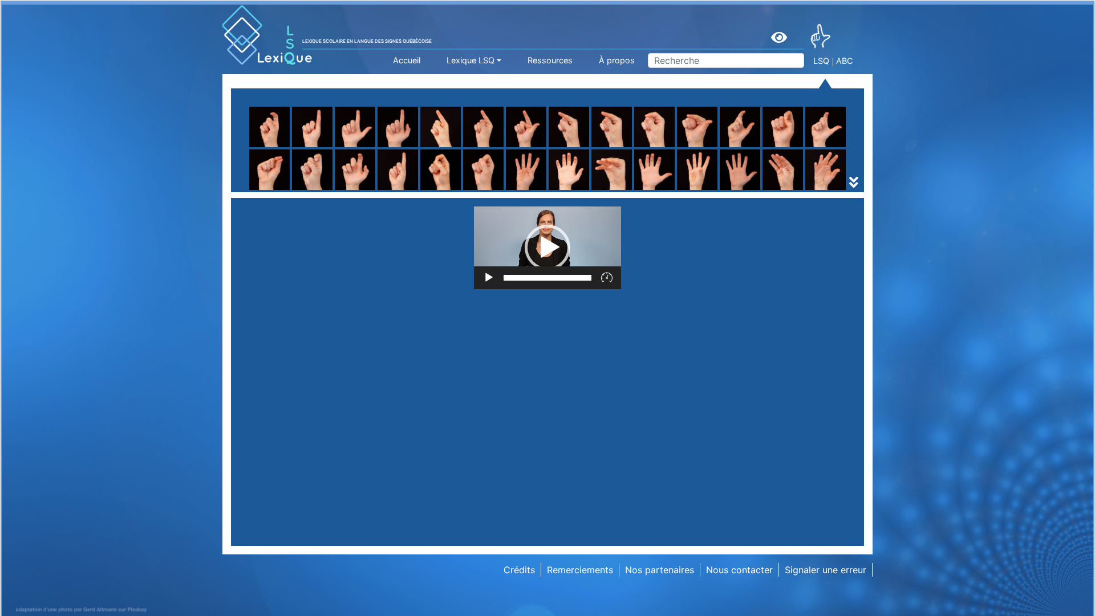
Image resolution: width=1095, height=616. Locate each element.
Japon (709, 190)
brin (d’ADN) (280, 190)
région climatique (291, 190)
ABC (844, 61)
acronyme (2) (283, 190)
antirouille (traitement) (597, 190)
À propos (617, 60)
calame (564, 190)
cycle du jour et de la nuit (604, 190)
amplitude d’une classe (450, 190)
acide (413, 190)
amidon (270, 190)
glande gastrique (732, 190)
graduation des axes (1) (452, 190)
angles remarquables (446, 190)
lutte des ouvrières (736, 190)
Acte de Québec (436, 190)
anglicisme (424, 190)
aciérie (710, 190)
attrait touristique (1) (593, 190)
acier (559, 190)
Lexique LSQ (470, 60)
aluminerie (276, 190)
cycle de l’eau (283, 190)
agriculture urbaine (589, 176)
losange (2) (573, 190)
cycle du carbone (439, 190)
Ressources (550, 60)
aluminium (275, 190)
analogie (567, 190)
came (708, 190)
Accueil (406, 60)
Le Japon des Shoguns (451, 190)
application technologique (752, 190)
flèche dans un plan (590, 176)
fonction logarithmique (303, 190)
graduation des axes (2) (600, 190)
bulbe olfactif (430, 190)
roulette (418, 162)
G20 (263, 190)
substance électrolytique (455, 190)
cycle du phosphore (739, 190)
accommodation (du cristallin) (318, 190)
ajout (559, 190)
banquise (715, 190)
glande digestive (584, 190)
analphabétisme (730, 190)
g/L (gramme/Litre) (443, 190)
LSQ (821, 61)
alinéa (708, 190)
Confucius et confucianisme (314, 190)
